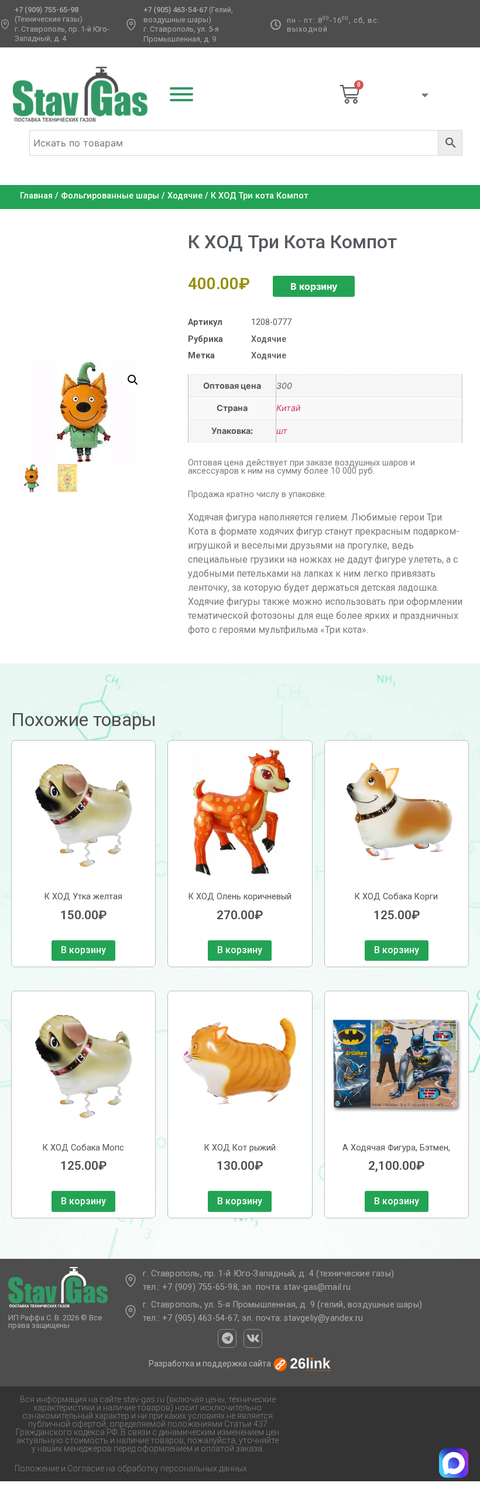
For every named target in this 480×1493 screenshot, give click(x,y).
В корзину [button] (83, 950)
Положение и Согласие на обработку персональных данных (131, 1468)
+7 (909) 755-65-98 (46, 9)
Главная (36, 196)
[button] (132, 380)
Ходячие (185, 196)
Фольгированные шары (110, 196)
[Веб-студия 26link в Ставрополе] (302, 1364)
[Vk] (253, 1338)
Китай (288, 408)
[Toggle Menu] (181, 94)
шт (281, 431)
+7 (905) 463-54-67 (175, 9)
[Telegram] (227, 1338)
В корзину (313, 286)
